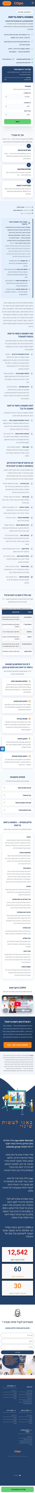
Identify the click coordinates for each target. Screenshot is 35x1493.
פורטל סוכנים (17, 1480)
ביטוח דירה (10, 1410)
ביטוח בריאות (25, 1410)
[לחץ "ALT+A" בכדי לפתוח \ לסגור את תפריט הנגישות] (2, 748)
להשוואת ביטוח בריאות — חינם (17, 1045)
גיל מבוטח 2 (27, 102)
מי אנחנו (29, 1387)
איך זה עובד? (27, 795)
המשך (17, 121)
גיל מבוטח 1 (27, 93)
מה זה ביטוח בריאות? (24, 788)
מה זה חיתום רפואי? (24, 810)
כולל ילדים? (27, 111)
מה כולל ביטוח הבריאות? (23, 803)
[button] (10, 1386)
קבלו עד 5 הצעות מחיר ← (17, 1489)
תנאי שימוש (28, 1469)
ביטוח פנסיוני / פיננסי (24, 1431)
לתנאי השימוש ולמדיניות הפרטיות (12, 1071)
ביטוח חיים (10, 1386)
